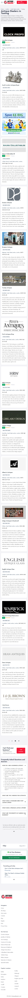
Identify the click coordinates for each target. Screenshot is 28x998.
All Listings (3, 910)
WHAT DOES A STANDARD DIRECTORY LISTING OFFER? (12, 801)
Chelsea (4, 574)
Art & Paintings (4, 939)
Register (3, 921)
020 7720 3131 (6, 475)
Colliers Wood (5, 161)
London (17, 48)
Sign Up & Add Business (14, 857)
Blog (2, 918)
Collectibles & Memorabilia (7, 952)
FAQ (2, 923)
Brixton (3, 339)
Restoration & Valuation (6, 960)
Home (2, 908)
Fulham (3, 390)
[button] (24, 846)
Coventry (3, 987)
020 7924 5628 (6, 249)
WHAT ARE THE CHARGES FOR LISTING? (13, 795)
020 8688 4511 (6, 620)
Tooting (4, 48)
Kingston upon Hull (19, 978)
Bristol (2, 982)
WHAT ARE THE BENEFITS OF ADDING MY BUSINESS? (14, 814)
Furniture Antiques (5, 934)
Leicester (16, 983)
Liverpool (17, 986)
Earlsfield (4, 208)
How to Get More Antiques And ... (14, 868)
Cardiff (2, 984)
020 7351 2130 (6, 572)
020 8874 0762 (6, 205)
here (8, 768)
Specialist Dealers (5, 962)
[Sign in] (14, 2)
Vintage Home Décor (6, 950)
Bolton (2, 977)
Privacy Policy (4, 926)
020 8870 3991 (6, 290)
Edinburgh (17, 973)
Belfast (2, 972)
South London (11, 623)
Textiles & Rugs (4, 955)
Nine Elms (4, 433)
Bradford (3, 979)
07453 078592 (6, 337)
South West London (10, 48)
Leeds (16, 981)
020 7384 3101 (6, 523)
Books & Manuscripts (5, 944)
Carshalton (4, 623)
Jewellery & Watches (5, 937)
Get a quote (3, 913)
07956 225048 (6, 158)
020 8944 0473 (6, 45)
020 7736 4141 (6, 707)
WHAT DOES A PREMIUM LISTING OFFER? (14, 808)
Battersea (4, 252)
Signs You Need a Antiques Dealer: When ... (14, 874)
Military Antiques (4, 957)
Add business (21, 750)
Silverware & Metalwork (6, 947)
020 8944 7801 (6, 87)
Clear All (21, 846)
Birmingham (3, 974)
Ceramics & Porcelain (6, 942)
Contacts (3, 916)
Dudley (16, 971)
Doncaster (3, 989)
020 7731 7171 (6, 665)
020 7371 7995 (6, 387)
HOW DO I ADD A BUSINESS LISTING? (12, 765)
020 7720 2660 (6, 430)
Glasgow (17, 976)
